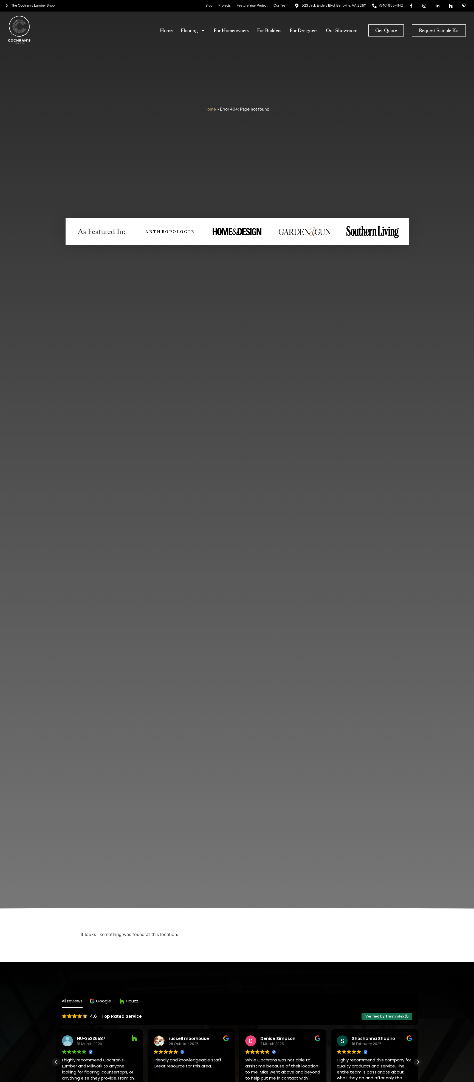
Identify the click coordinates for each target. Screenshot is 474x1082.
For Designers (304, 30)
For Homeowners (231, 30)
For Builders (269, 30)
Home (166, 30)
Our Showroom (341, 30)
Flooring (189, 30)
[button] (101, 1001)
